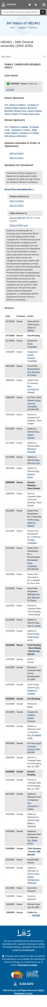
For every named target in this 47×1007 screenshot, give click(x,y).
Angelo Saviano (19, 108)
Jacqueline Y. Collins (20, 130)
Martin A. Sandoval (19, 133)
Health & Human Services (31, 718)
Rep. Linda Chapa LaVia (33, 637)
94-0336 (10, 90)
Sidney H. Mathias (17, 105)
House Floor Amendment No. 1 (19, 189)
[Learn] (29, 5)
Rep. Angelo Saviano (33, 435)
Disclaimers (20, 993)
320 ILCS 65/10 (16, 153)
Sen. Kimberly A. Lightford (33, 690)
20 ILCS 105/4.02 (17, 218)
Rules (30, 707)
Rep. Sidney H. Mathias (33, 327)
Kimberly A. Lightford (19, 127)
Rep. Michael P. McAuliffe (33, 449)
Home (12, 28)
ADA (41, 990)
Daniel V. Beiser (34, 111)
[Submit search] (42, 12)
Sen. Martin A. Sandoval (33, 823)
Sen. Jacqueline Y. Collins (33, 806)
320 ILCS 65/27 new (19, 225)
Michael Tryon (20, 111)
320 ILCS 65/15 (16, 158)
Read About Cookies (27, 965)
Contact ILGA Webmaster (23, 950)
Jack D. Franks (11, 114)
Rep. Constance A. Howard (33, 389)
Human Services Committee (32, 358)
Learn (30, 993)
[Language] (35, 5)
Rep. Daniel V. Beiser (33, 474)
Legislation (22, 28)
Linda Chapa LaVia (30, 114)
